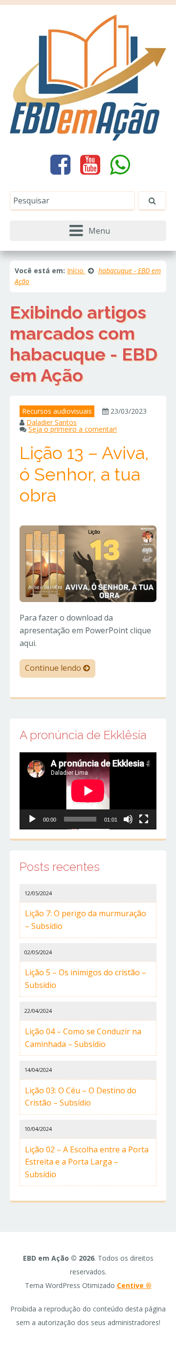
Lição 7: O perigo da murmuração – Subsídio (85, 919)
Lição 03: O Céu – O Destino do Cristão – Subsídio (80, 1096)
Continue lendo (54, 668)
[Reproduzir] (32, 819)
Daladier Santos (51, 422)
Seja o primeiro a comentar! (72, 429)
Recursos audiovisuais (57, 411)
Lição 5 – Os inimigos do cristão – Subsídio (85, 978)
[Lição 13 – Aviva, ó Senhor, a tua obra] (88, 563)
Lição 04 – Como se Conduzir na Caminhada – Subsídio (83, 1037)
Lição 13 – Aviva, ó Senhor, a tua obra (84, 474)
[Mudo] (128, 819)
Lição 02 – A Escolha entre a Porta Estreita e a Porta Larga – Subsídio (87, 1162)
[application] (88, 790)
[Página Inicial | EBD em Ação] (88, 76)
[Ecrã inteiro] (144, 819)
